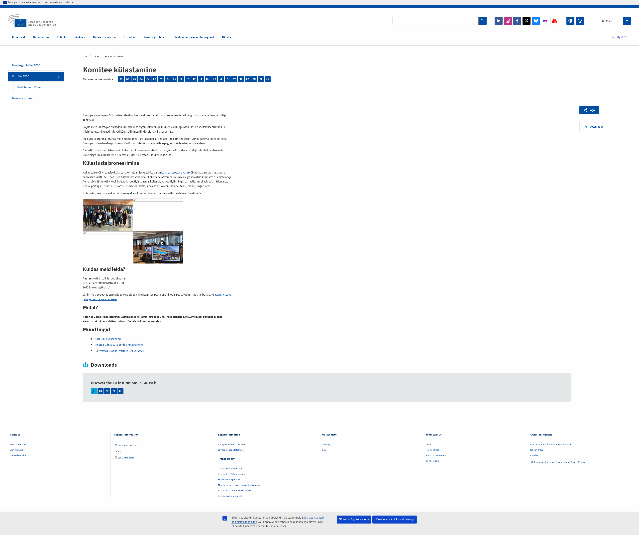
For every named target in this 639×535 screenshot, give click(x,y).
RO (247, 79)
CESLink (534, 455)
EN (147, 79)
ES (121, 79)
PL (227, 79)
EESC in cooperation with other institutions (551, 444)
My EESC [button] (622, 37)
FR (161, 79)
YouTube (554, 21)
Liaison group (537, 450)
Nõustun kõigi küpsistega (354, 519)
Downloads (597, 127)
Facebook (517, 21)
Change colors (580, 21)
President (130, 37)
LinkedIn (499, 21)
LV (194, 79)
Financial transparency (229, 479)
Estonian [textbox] (607, 21)
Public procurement (436, 455)
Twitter (527, 21)
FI (241, 79)
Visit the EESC (20, 77)
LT (201, 79)
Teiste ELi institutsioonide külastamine (119, 345)
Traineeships (432, 450)
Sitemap (326, 444)
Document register (127, 445)
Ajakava (80, 37)
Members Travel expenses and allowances (239, 485)
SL (261, 79)
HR (181, 79)
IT (188, 79)
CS (134, 79)
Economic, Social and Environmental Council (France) (560, 462)
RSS (324, 450)
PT (234, 79)
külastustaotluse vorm (175, 173)
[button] (589, 110)
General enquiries (23, 98)
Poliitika (62, 37)
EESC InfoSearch (126, 457)
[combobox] (615, 21)
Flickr (545, 21)
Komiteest (18, 37)
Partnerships (432, 461)
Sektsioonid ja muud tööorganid (194, 37)
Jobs (428, 444)
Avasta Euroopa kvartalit (122, 351)
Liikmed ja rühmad (155, 37)
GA (174, 79)
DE (154, 79)
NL (221, 79)
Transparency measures (230, 468)
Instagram (508, 21)
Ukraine (227, 37)
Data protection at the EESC (232, 444)
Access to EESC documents (231, 474)
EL (168, 79)
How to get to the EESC (26, 66)
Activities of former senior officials (235, 490)
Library (117, 451)
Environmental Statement (230, 450)
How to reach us (18, 444)
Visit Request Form (29, 87)
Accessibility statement (230, 496)
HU (207, 79)
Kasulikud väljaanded (108, 339)
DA (141, 79)
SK (254, 79)
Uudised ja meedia (104, 37)
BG (127, 79)
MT (214, 79)
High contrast (570, 21)
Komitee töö (41, 37)
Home (85, 56)
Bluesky (536, 21)
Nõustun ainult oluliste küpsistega (395, 519)
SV (267, 79)
